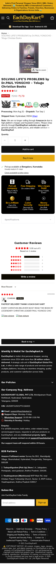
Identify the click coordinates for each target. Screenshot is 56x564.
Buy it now (28, 158)
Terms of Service (39, 535)
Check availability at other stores (17, 173)
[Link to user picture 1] (7, 321)
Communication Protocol (40, 540)
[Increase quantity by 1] (25, 140)
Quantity (4, 134)
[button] (7, 91)
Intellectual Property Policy (16, 540)
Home (4, 33)
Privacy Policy (41, 529)
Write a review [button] (28, 277)
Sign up (42, 502)
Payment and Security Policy (20, 538)
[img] (7, 294)
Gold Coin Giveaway (24, 529)
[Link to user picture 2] (22, 321)
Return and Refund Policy (18, 532)
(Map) (35, 116)
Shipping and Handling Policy (18, 535)
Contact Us (39, 538)
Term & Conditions (38, 532)
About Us (9, 529)
